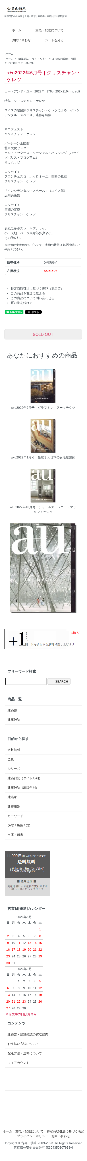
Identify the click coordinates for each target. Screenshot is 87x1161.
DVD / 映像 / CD (19, 825)
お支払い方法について (23, 1044)
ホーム (16, 30)
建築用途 (14, 806)
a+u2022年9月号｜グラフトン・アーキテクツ (43, 407)
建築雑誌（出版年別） (23, 787)
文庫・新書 (15, 835)
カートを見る (54, 40)
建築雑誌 (14, 719)
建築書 (12, 710)
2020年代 (14, 63)
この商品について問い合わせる (32, 298)
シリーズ (14, 768)
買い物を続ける (22, 303)
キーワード (15, 816)
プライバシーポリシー (32, 1136)
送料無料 (14, 750)
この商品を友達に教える (28, 293)
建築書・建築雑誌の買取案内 (28, 1034)
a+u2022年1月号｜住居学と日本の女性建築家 (43, 457)
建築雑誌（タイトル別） (33, 59)
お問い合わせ (21, 40)
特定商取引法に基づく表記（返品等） (37, 288)
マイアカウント (18, 1062)
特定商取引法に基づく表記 (65, 1131)
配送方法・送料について (25, 1053)
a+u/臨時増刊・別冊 (64, 59)
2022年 (29, 63)
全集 (11, 759)
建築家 (12, 797)
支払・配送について (49, 30)
